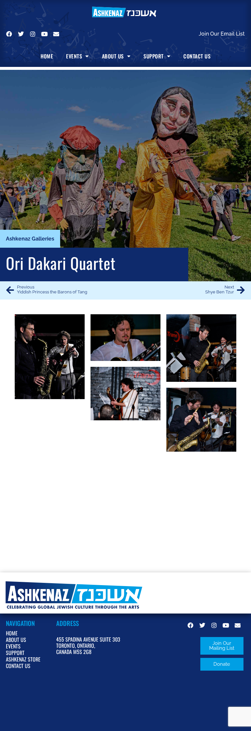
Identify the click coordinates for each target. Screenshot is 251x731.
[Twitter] (21, 34)
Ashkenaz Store (23, 659)
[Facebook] (9, 34)
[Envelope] (56, 34)
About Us (113, 56)
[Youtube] (44, 34)
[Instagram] (33, 34)
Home (47, 56)
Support (153, 56)
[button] (221, 646)
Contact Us (196, 56)
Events (74, 56)
